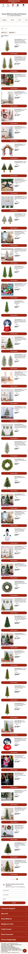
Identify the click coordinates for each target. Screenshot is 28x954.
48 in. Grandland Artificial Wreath (20, 460)
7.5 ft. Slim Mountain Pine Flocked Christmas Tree (21, 110)
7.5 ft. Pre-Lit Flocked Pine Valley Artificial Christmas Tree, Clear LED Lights (21, 513)
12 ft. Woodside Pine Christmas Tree (20, 477)
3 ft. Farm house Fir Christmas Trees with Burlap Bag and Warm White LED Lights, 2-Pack (20, 356)
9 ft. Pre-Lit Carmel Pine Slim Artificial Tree (21, 669)
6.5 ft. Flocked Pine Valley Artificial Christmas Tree (20, 93)
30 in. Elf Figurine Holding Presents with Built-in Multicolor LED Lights (20, 76)
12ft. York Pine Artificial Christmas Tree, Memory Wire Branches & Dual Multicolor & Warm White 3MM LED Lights (21, 618)
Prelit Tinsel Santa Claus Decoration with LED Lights (20, 756)
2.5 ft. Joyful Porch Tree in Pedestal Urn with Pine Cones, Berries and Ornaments (19, 827)
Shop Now (13, 2)
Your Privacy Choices (11, 943)
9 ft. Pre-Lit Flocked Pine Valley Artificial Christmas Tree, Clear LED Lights (21, 250)
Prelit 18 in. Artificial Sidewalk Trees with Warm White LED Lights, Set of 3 (21, 198)
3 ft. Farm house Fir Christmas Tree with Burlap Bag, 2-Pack (20, 215)
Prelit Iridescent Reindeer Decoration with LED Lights (20, 774)
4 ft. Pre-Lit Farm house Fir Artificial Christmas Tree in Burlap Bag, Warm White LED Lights (21, 41)
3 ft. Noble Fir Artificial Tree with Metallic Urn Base (20, 791)
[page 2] (17, 879)
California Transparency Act (16, 944)
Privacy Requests (4, 951)
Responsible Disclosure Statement (8, 946)
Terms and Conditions (5, 944)
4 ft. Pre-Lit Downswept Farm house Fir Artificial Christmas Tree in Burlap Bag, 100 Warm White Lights (21, 600)
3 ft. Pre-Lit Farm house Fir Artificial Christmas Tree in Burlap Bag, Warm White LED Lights (21, 443)
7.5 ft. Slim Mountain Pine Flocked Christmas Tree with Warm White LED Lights (21, 548)
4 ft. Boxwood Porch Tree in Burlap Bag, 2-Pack (19, 267)
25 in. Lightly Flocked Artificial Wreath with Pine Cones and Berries (21, 583)
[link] (8, 15)
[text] (15, 15)
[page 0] (11, 879)
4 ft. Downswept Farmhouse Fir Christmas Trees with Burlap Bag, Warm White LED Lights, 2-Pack (21, 426)
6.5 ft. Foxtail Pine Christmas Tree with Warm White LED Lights (20, 565)
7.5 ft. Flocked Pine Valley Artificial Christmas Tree (20, 127)
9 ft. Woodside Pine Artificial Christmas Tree (20, 652)
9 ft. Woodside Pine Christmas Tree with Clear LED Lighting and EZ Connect (20, 339)
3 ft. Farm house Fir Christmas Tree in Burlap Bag (20, 408)
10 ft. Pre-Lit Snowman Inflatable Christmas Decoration (20, 530)
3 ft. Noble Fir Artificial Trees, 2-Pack (20, 162)
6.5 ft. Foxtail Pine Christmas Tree (20, 634)
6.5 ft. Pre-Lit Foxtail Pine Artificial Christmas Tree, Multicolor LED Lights (21, 844)
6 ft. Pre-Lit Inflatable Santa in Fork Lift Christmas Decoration (21, 284)
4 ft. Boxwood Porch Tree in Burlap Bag (19, 302)
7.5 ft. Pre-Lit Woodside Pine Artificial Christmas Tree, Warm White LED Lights (21, 862)
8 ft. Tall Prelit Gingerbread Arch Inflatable (20, 145)
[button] (16, 2)
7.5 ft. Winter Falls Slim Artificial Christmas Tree (20, 721)
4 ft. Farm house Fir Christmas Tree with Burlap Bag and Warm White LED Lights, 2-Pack (20, 58)
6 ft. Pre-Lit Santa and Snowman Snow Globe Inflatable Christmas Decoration (21, 740)
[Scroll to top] (25, 951)
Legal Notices (4, 945)
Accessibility (9, 945)
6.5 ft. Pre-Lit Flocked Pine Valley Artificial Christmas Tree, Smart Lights (21, 233)
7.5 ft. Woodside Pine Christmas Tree (20, 495)
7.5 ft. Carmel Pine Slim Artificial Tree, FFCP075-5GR (20, 687)
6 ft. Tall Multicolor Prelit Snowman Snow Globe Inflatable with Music (20, 321)
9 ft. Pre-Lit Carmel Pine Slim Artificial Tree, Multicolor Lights (21, 809)
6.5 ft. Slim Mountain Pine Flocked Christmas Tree (21, 390)
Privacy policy (3, 943)
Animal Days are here (14, 1)
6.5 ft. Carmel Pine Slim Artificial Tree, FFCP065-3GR (20, 704)
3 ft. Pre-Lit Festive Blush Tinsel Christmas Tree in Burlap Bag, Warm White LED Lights (21, 373)
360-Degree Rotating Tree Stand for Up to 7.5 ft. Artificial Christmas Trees (21, 181)
